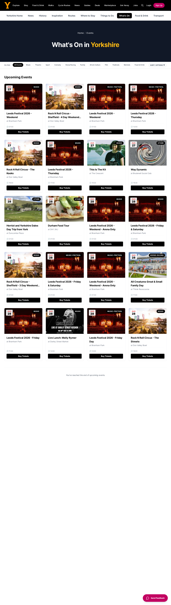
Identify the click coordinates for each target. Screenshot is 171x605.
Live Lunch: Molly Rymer (62, 337)
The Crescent (97, 173)
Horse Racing (70, 65)
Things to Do (107, 15)
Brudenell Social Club (142, 173)
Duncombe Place (16, 233)
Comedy (57, 65)
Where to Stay (88, 15)
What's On (124, 15)
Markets (127, 65)
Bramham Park (98, 121)
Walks (51, 5)
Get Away (124, 5)
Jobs (135, 5)
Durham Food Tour (58, 225)
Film (106, 65)
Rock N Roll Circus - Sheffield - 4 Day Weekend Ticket (63, 117)
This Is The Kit (97, 169)
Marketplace (110, 5)
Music (28, 65)
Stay (26, 5)
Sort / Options (157, 65)
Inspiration (57, 15)
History (42, 15)
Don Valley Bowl (57, 121)
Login (148, 5)
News (77, 5)
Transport (158, 15)
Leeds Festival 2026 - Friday (23, 337)
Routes (71, 15)
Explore (16, 5)
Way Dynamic (139, 169)
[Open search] (142, 5)
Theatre (38, 65)
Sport (48, 65)
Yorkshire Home (14, 15)
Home (81, 33)
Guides (87, 5)
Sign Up (159, 5)
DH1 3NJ (54, 229)
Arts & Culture (95, 65)
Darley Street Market (59, 341)
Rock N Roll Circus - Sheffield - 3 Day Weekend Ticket (22, 285)
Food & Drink (38, 5)
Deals (97, 5)
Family (82, 65)
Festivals (116, 65)
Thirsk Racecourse (141, 289)
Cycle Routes (64, 5)
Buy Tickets (23, 132)
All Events (18, 65)
